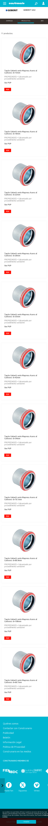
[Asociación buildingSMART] (31, 771)
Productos (25, 21)
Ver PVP (7, 83)
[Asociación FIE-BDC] (10, 771)
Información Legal (12, 742)
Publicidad (8, 733)
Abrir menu (4, 3)
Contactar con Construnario (17, 728)
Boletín (6, 737)
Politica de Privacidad (14, 746)
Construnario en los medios (17, 751)
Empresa (9, 21)
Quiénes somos (10, 723)
